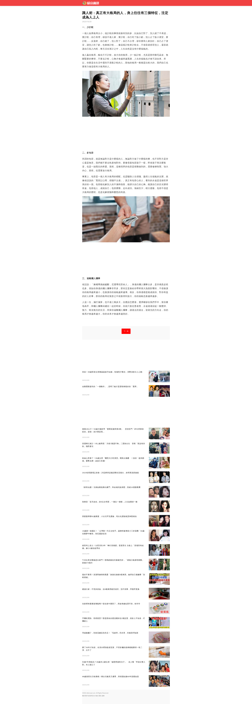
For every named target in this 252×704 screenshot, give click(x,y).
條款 (96, 696)
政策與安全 (91, 696)
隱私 (100, 696)
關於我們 (85, 696)
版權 (103, 696)
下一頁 (126, 331)
